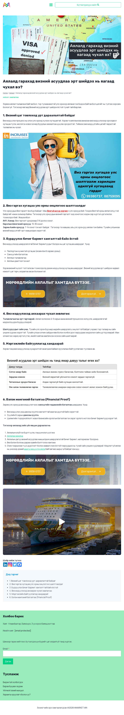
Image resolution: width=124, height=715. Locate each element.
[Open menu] (51, 4)
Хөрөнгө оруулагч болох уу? (17, 694)
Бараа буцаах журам (13, 686)
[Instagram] (10, 564)
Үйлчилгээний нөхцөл (13, 690)
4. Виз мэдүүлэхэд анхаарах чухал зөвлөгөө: (30, 590)
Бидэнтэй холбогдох (13, 682)
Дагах (8, 661)
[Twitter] (15, 564)
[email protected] (23, 630)
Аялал (6, 97)
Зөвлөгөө (14, 97)
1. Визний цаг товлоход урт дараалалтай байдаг (32, 580)
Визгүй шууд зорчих (57, 210)
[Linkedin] (5, 564)
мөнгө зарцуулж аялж (34, 449)
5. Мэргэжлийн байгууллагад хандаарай (28, 594)
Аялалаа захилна (15, 436)
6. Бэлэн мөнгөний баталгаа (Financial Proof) (30, 597)
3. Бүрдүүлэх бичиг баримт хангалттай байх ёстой (33, 587)
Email (6, 648)
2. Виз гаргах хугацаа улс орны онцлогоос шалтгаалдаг (36, 584)
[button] (62, 522)
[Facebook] (19, 564)
